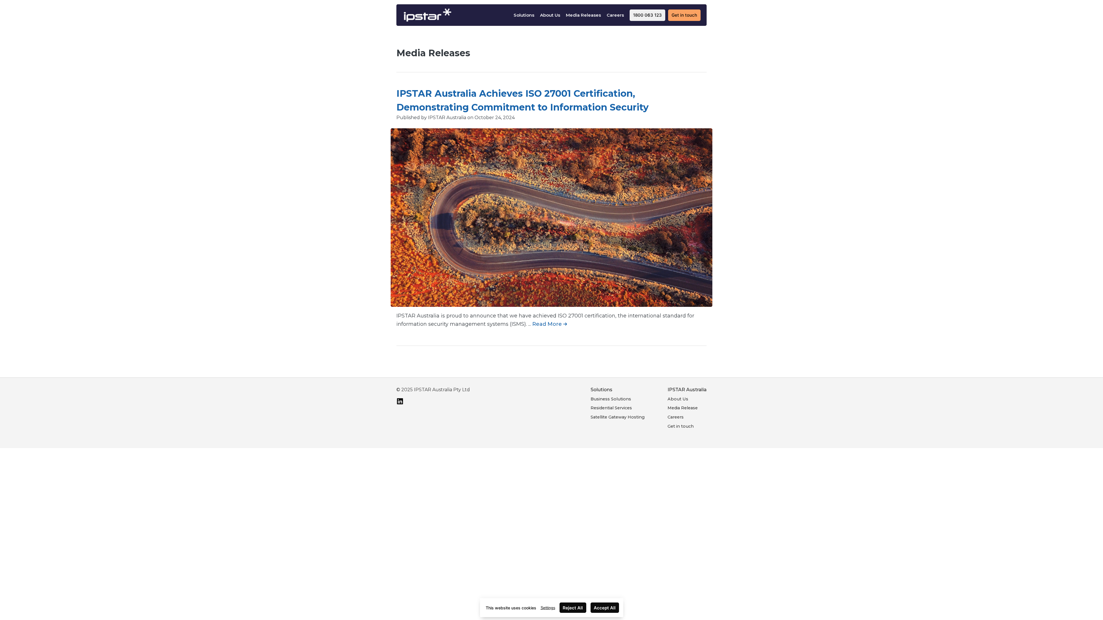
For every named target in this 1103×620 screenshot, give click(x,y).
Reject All (573, 608)
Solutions (524, 15)
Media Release (683, 407)
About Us (550, 15)
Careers (615, 15)
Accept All (605, 608)
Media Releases (583, 15)
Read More (547, 324)
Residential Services (611, 407)
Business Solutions (611, 399)
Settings (548, 607)
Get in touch (681, 426)
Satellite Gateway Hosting (618, 417)
